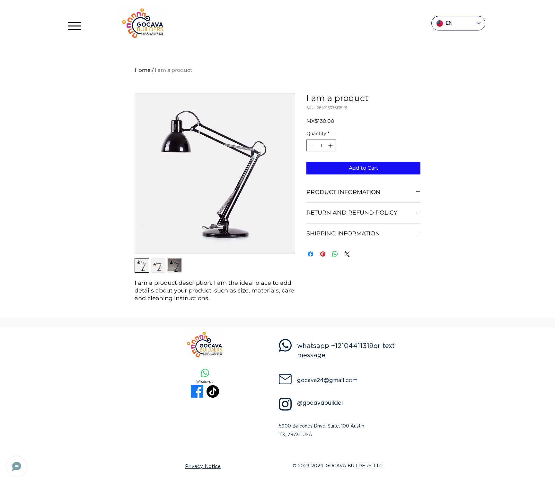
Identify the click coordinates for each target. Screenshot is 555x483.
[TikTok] (213, 391)
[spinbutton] (321, 145)
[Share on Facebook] (310, 254)
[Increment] (331, 145)
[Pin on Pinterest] (323, 254)
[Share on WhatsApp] (335, 254)
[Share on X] (347, 254)
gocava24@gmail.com (327, 380)
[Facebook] (197, 391)
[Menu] (74, 26)
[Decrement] (311, 145)
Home (143, 70)
